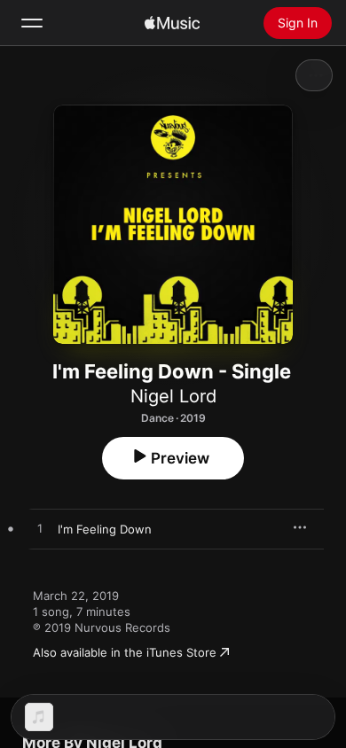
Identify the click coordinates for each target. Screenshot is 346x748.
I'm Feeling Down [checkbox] (105, 529)
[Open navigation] (31, 23)
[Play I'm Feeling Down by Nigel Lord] (40, 529)
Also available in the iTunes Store (124, 652)
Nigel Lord (173, 396)
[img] (172, 23)
